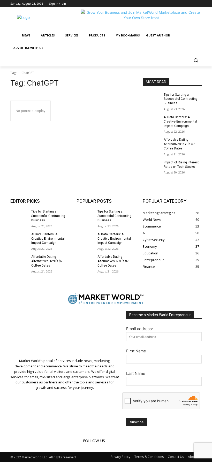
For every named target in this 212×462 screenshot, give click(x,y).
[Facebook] (184, 4)
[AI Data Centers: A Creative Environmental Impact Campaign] (151, 121)
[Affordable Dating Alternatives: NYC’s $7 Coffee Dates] (151, 144)
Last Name (135, 373)
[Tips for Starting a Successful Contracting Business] (151, 99)
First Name (136, 351)
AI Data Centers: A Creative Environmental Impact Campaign (180, 121)
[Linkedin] (191, 4)
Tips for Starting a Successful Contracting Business (181, 99)
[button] (196, 60)
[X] (199, 4)
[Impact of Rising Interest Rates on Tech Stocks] (151, 166)
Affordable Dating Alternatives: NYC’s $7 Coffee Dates (179, 144)
